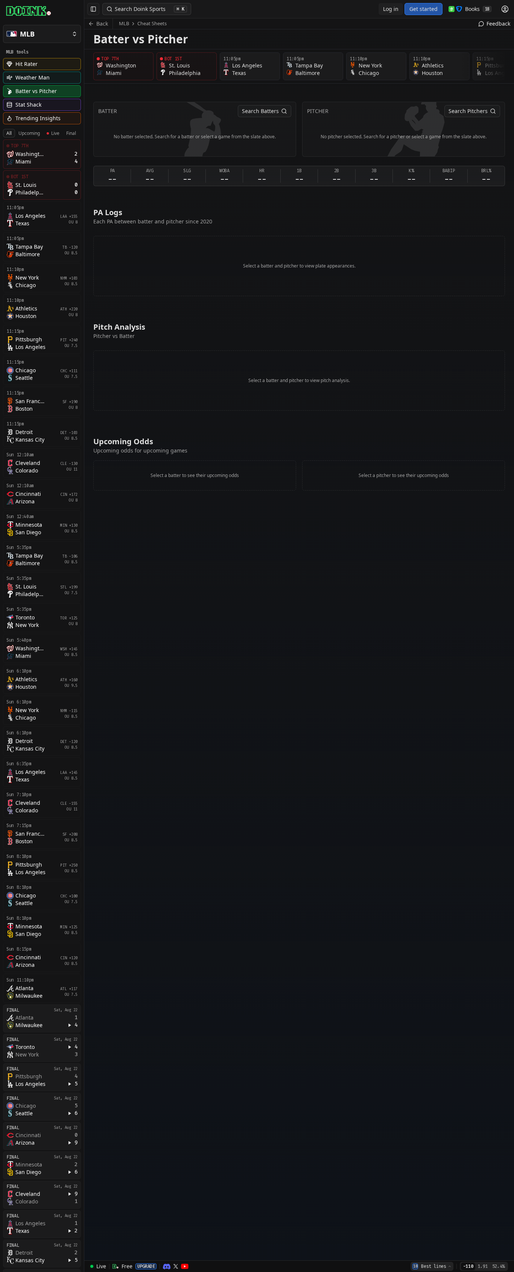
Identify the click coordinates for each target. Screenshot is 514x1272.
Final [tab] (71, 133)
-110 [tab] (468, 1266)
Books (477, 8)
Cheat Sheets (152, 23)
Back (102, 23)
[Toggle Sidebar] (84, 636)
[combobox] (432, 1266)
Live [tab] (55, 133)
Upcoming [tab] (29, 133)
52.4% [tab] (498, 1266)
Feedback (498, 23)
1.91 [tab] (483, 1266)
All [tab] (9, 133)
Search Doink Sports (149, 8)
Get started (423, 8)
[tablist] (41, 133)
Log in (390, 8)
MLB (124, 23)
